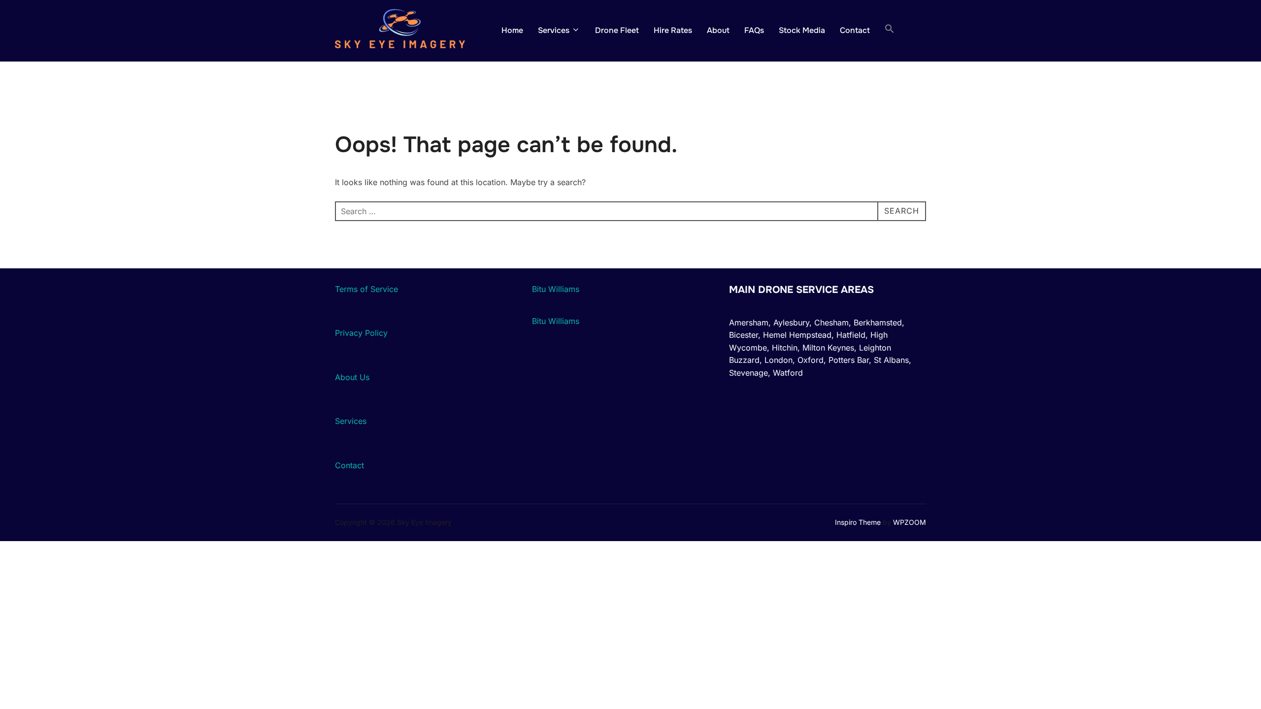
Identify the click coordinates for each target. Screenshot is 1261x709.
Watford (788, 373)
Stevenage (748, 373)
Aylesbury (791, 322)
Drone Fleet (617, 30)
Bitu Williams (555, 289)
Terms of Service (366, 289)
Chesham (831, 322)
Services (553, 30)
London (778, 360)
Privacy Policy (361, 333)
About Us (352, 377)
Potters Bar (849, 360)
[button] (890, 30)
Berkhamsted (878, 322)
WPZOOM (909, 522)
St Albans (891, 360)
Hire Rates (673, 30)
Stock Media (802, 30)
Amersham (748, 322)
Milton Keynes (828, 348)
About (718, 30)
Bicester (743, 335)
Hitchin (784, 348)
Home (512, 30)
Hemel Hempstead (797, 335)
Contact (855, 30)
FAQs (754, 30)
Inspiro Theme (858, 522)
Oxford (810, 360)
